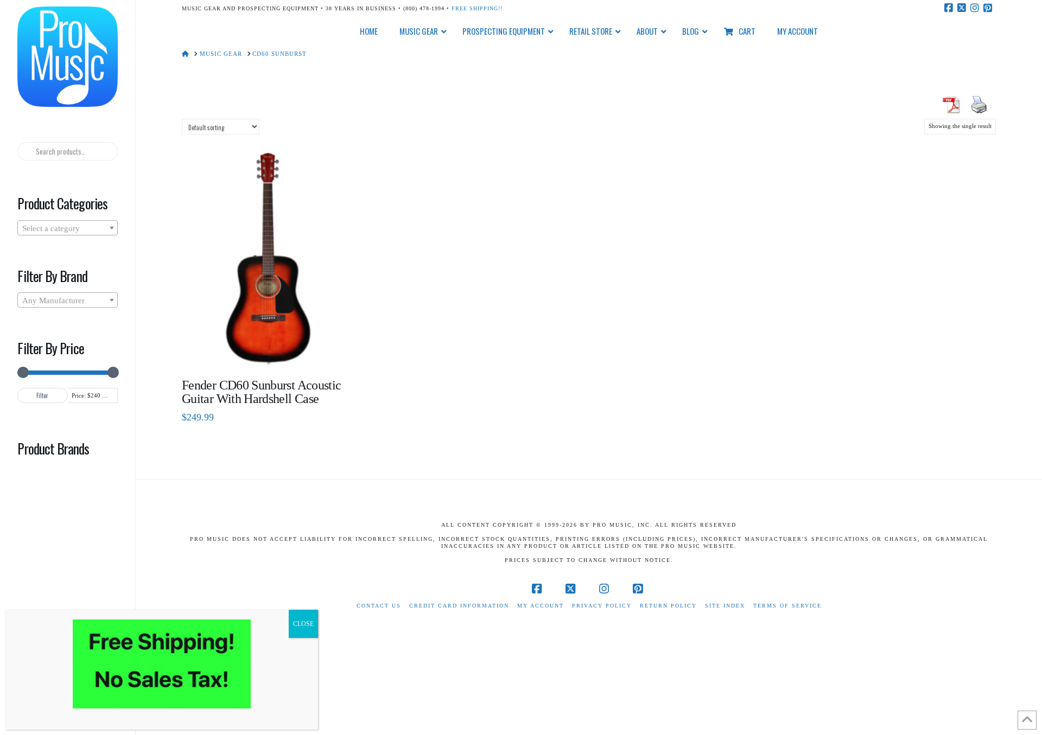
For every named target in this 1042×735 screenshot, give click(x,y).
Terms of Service (787, 606)
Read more (267, 351)
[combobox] (67, 227)
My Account (540, 606)
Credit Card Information (459, 606)
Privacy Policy (602, 606)
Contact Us (379, 606)
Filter (42, 395)
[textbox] (67, 228)
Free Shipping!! (477, 8)
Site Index (725, 606)
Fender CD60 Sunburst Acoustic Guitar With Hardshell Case (261, 392)
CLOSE (303, 624)
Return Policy (668, 606)
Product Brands (53, 448)
